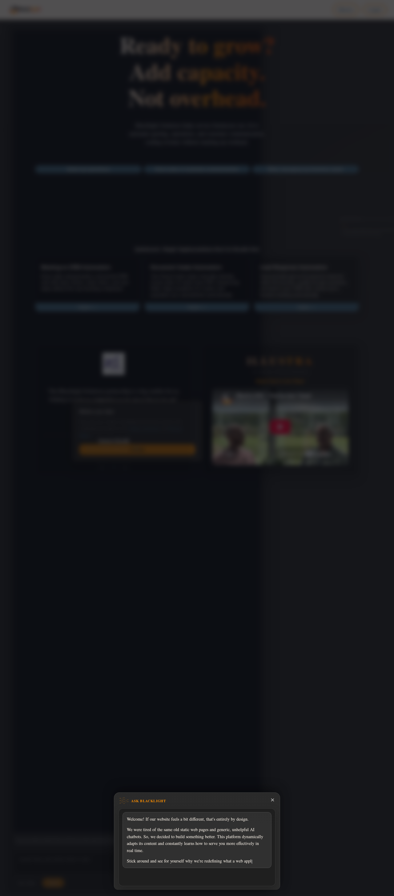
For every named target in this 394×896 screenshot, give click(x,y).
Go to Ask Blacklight (197, 878)
